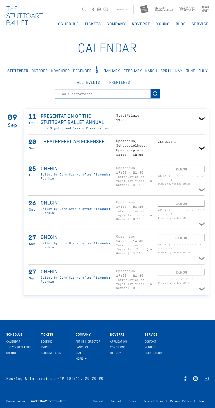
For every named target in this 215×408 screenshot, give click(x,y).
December (82, 71)
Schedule (68, 24)
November (60, 71)
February (132, 71)
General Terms (153, 401)
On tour (11, 353)
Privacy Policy (180, 401)
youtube (206, 378)
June (190, 71)
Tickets (93, 24)
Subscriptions (51, 353)
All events (88, 82)
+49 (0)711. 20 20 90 (80, 378)
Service (200, 24)
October (39, 71)
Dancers (82, 347)
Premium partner (15, 401)
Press (132, 401)
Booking (46, 341)
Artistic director (88, 341)
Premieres (119, 82)
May (178, 71)
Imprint (203, 401)
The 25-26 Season (18, 347)
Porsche (48, 401)
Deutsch (122, 9)
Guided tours (154, 353)
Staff (79, 353)
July (203, 71)
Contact (150, 341)
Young (163, 24)
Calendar (13, 341)
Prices (45, 347)
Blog (181, 24)
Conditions (118, 347)
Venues (150, 347)
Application (118, 341)
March (151, 71)
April (166, 71)
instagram (195, 378)
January (112, 71)
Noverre (141, 24)
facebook (185, 378)
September (17, 71)
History (115, 353)
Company (116, 24)
